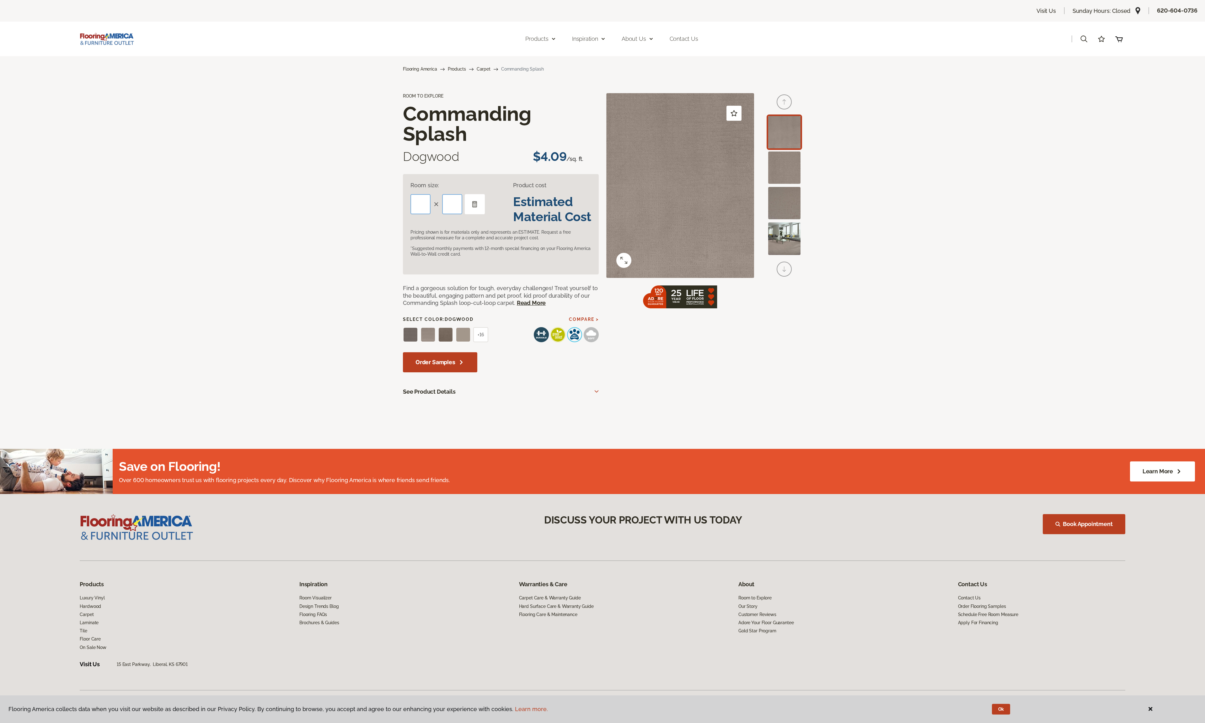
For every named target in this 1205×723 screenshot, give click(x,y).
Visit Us (1046, 11)
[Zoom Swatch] (623, 260)
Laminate (89, 622)
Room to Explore (755, 597)
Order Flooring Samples (982, 606)
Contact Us (684, 38)
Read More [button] (531, 303)
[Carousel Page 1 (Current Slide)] (784, 132)
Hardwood (90, 606)
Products (457, 69)
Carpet (483, 69)
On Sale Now (93, 647)
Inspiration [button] (585, 38)
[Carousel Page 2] (784, 167)
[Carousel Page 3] (784, 203)
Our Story (748, 606)
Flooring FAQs (313, 614)
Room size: (424, 185)
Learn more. (531, 709)
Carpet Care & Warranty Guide (550, 597)
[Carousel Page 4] (784, 238)
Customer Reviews (757, 614)
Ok (1001, 709)
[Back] (784, 101)
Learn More (1158, 471)
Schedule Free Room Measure (988, 614)
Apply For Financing (978, 622)
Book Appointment (1087, 524)
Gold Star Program (757, 630)
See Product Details (429, 391)
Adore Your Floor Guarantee (766, 622)
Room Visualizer (315, 597)
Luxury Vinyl (92, 597)
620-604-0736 (1177, 10)
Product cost (529, 185)
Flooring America (420, 69)
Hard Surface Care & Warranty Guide (556, 606)
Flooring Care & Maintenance (548, 614)
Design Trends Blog (319, 606)
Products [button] (537, 38)
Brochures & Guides (319, 622)
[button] (1084, 39)
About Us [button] (634, 38)
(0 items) (1119, 39)
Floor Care (90, 638)
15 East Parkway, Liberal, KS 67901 (152, 664)
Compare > (584, 319)
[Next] (784, 269)
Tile (83, 630)
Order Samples (435, 362)
